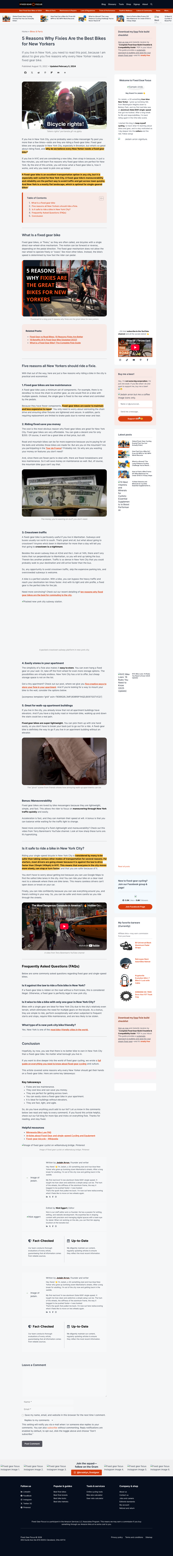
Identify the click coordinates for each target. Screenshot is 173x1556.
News (158, 11)
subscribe (52, 1427)
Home (25, 31)
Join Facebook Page (135, 907)
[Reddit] (38, 73)
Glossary (112, 4)
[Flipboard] (51, 73)
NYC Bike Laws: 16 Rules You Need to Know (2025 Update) (141, 676)
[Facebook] (25, 73)
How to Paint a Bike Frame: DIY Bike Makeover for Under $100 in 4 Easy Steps (142, 473)
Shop (128, 4)
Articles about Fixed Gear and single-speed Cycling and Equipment (60, 1135)
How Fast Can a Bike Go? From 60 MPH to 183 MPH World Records (141, 453)
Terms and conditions (134, 1537)
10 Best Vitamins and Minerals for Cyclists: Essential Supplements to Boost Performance (141, 485)
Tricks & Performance (107, 11)
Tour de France (53, 448)
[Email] (58, 73)
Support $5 (133, 418)
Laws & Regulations (88, 11)
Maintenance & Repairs (68, 11)
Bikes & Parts (51, 11)
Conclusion (37, 216)
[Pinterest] (44, 73)
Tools (121, 4)
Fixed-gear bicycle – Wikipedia (42, 1139)
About (145, 4)
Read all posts (124, 866)
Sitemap (149, 1537)
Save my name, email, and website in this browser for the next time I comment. (65, 1415)
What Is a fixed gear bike (43, 203)
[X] (31, 73)
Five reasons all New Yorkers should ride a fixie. (55, 206)
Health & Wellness (125, 11)
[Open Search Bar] (151, 4)
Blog (104, 4)
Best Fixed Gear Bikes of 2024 (30, 11)
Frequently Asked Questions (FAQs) (49, 212)
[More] (64, 73)
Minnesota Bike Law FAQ (38, 1132)
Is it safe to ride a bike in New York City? (51, 209)
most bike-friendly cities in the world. (69, 1029)
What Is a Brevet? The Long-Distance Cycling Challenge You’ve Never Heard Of (140, 464)
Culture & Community (144, 11)
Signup (136, 4)
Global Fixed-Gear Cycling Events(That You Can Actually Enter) (141, 443)
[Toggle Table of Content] (100, 198)
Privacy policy (117, 1537)
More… (166, 11)
